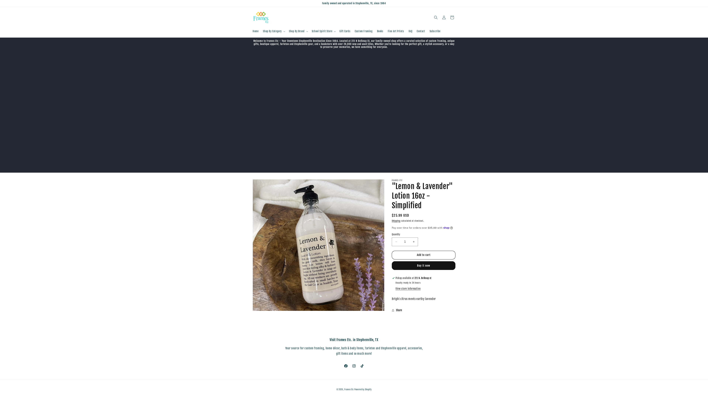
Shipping (396, 220)
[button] (274, 31)
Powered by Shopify (363, 389)
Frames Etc (349, 389)
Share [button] (399, 310)
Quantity (396, 234)
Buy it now (423, 265)
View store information (408, 288)
